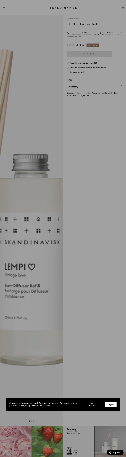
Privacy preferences (92, 404)
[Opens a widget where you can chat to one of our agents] (115, 453)
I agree (111, 405)
